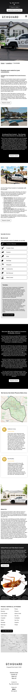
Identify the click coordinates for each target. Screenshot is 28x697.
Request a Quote (14, 672)
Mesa (2, 627)
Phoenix (17, 611)
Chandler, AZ (14, 674)
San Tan (17, 615)
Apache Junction (5, 609)
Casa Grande (4, 613)
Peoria (16, 609)
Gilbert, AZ (14, 676)
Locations (9, 63)
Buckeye (3, 611)
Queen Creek (18, 613)
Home (2, 63)
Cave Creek (4, 615)
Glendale (3, 622)
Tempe (16, 624)
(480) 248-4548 (15, 3)
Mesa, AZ (14, 678)
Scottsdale (17, 618)
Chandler (3, 618)
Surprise (17, 622)
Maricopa (3, 624)
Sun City (17, 620)
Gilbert (2, 620)
